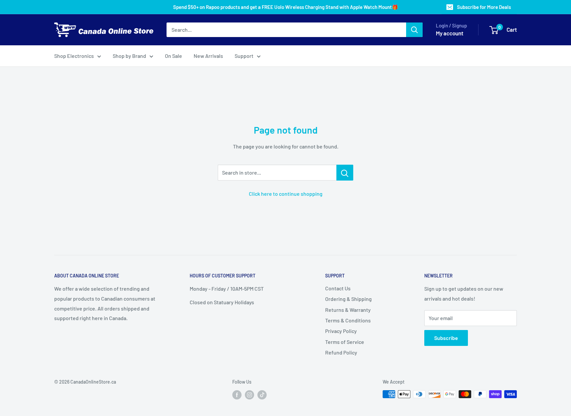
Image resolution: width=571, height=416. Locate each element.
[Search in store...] (344, 173)
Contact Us (338, 288)
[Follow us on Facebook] (237, 394)
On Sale (173, 56)
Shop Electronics (74, 56)
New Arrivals (208, 56)
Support (244, 56)
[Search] (414, 29)
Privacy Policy (341, 331)
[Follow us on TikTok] (262, 394)
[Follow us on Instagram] (249, 394)
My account (449, 33)
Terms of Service (344, 342)
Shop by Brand (129, 56)
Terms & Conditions (348, 320)
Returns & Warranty (348, 310)
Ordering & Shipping (348, 299)
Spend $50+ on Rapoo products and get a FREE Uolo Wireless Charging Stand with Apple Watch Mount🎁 (285, 7)
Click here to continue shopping (286, 193)
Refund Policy (341, 352)
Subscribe (446, 338)
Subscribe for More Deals (484, 7)
